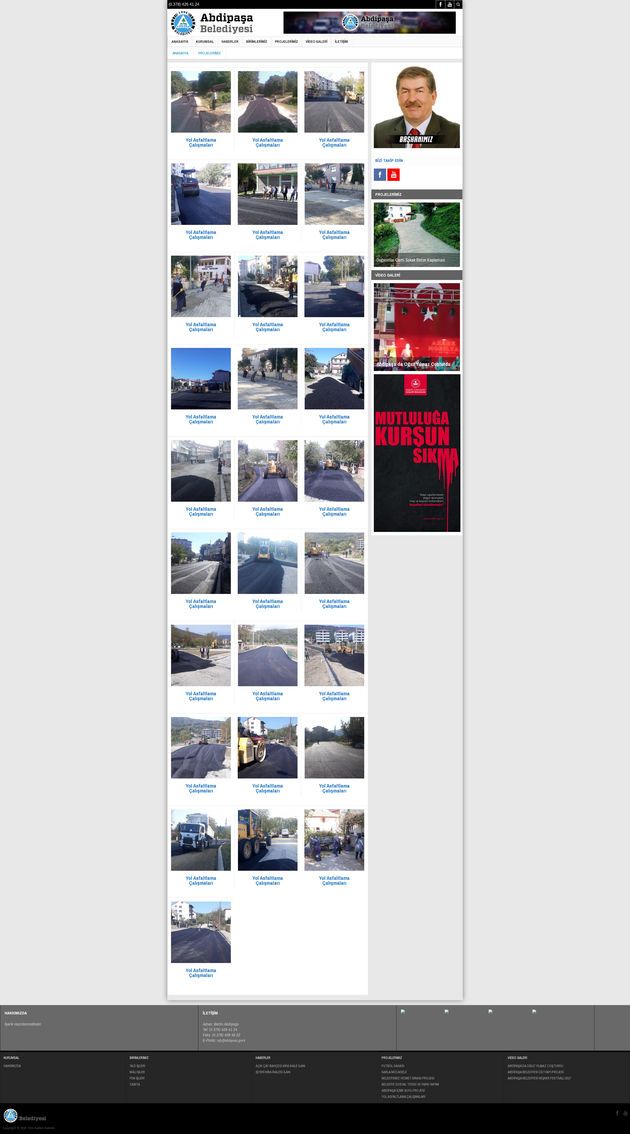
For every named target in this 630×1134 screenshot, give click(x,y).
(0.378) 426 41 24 (184, 4)
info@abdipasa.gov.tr (231, 1040)
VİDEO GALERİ (316, 41)
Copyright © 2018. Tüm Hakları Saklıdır (28, 1128)
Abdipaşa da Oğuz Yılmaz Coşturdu (535, 1066)
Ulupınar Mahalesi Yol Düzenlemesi (405, 260)
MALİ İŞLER (137, 1072)
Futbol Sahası (393, 1066)
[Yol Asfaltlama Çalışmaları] (214, 23)
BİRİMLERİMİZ (256, 41)
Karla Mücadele (394, 1072)
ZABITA (135, 1084)
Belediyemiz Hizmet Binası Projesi (408, 1078)
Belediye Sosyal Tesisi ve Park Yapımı (410, 1084)
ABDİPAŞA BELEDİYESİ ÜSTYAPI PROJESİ (536, 1072)
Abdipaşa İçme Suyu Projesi (403, 1090)
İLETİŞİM (341, 41)
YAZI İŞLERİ (137, 1066)
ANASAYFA (180, 41)
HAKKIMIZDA (12, 1066)
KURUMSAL (205, 41)
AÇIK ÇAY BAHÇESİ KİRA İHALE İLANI (280, 1066)
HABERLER (229, 41)
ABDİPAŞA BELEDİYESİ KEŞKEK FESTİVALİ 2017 (539, 1078)
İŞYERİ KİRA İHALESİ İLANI (273, 1072)
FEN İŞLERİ (137, 1078)
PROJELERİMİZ (286, 41)
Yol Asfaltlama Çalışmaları (403, 1096)
